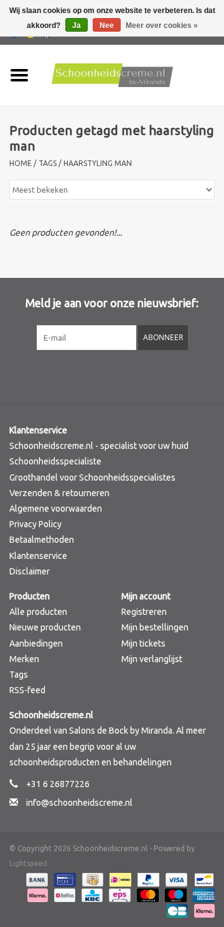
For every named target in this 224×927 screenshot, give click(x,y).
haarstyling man (97, 163)
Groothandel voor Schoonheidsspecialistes (92, 477)
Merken (24, 659)
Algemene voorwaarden (55, 509)
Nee (107, 25)
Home (20, 163)
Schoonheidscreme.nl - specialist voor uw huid (99, 446)
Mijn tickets (143, 643)
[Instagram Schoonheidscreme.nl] (145, 375)
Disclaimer (29, 571)
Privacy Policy (35, 524)
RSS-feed (27, 690)
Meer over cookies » (162, 25)
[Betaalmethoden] (36, 879)
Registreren (144, 612)
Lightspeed (28, 863)
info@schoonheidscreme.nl (79, 803)
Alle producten (38, 612)
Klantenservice (38, 556)
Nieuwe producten (45, 627)
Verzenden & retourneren (59, 493)
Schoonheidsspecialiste (55, 461)
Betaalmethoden (41, 540)
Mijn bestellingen (155, 627)
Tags (48, 163)
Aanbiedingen (36, 643)
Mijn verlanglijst (151, 659)
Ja (76, 25)
